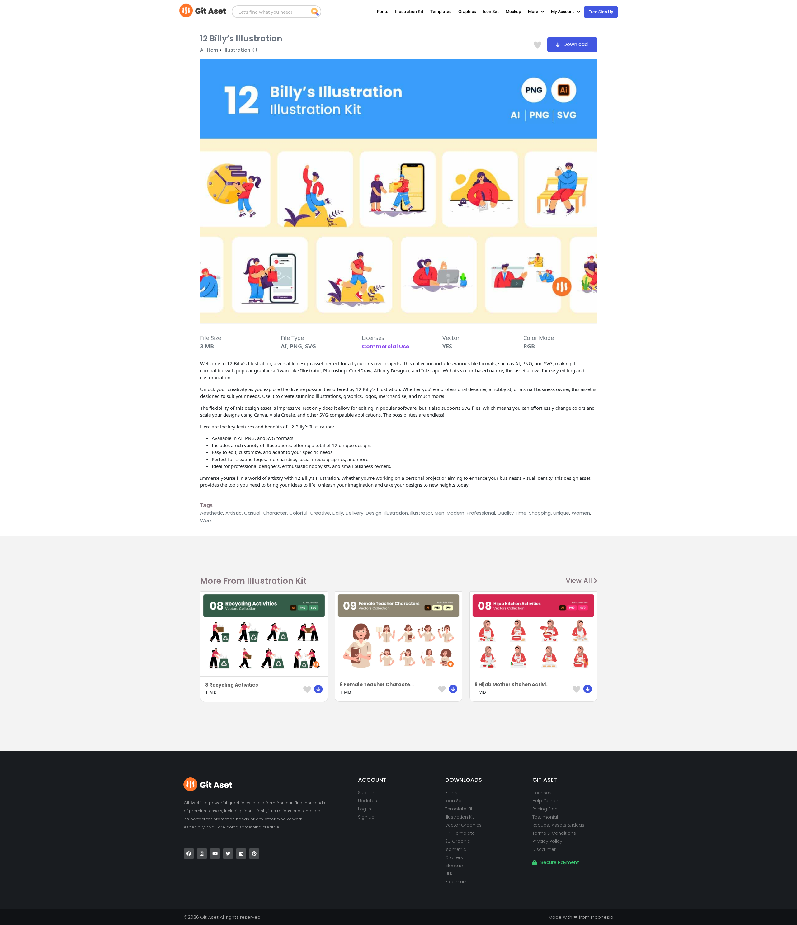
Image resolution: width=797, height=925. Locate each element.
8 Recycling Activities (231, 685)
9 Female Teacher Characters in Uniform (390, 684)
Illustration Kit (409, 11)
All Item (209, 50)
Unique (561, 513)
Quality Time (512, 513)
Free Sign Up (600, 11)
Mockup (513, 11)
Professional (481, 513)
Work (206, 520)
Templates (440, 11)
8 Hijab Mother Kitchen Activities (514, 684)
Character (275, 513)
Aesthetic (211, 513)
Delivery (354, 513)
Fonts (382, 11)
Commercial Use (385, 346)
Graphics (467, 11)
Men (439, 513)
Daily (337, 513)
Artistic (233, 513)
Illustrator (421, 513)
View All (579, 580)
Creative (320, 513)
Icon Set (491, 11)
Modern (455, 513)
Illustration (396, 513)
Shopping (540, 513)
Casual (252, 513)
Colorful (298, 513)
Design (373, 513)
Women (581, 513)
